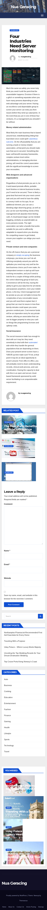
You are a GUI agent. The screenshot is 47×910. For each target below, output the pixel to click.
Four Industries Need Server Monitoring (23, 43)
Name (7, 551)
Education (8, 697)
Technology (14, 30)
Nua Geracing (23, 6)
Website (7, 578)
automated (33, 342)
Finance (7, 715)
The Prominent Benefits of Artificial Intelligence (22, 428)
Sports (6, 739)
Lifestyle (7, 733)
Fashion (7, 709)
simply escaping (22, 255)
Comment (8, 504)
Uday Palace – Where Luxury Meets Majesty (22, 647)
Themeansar (23, 900)
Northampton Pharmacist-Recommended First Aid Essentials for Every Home (23, 789)
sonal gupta (26, 815)
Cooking (7, 691)
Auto (6, 679)
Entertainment (10, 703)
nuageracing (26, 57)
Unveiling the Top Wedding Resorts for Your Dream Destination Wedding (23, 858)
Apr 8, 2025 (12, 792)
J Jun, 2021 (10, 456)
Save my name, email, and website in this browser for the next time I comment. (20, 597)
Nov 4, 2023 (12, 815)
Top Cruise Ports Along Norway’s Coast (20, 662)
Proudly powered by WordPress (16, 895)
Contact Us (20, 907)
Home (4, 907)
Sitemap (41, 907)
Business (8, 685)
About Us (11, 907)
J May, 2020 (10, 480)
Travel (6, 752)
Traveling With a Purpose (14, 641)
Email (7, 564)
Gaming (7, 721)
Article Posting (31, 907)
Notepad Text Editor (17, 476)
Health (7, 727)
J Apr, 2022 (10, 433)
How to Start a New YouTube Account (23, 451)
